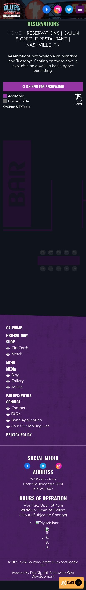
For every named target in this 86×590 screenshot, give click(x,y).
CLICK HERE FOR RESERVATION (43, 86)
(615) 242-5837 (43, 488)
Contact (18, 408)
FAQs (15, 414)
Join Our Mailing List (30, 426)
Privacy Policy (19, 434)
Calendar (14, 327)
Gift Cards (20, 348)
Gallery (17, 381)
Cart (73, 582)
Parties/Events (18, 395)
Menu (10, 362)
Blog (15, 375)
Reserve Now (17, 335)
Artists (17, 387)
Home (14, 33)
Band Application (26, 420)
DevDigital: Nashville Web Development (52, 575)
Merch (17, 354)
